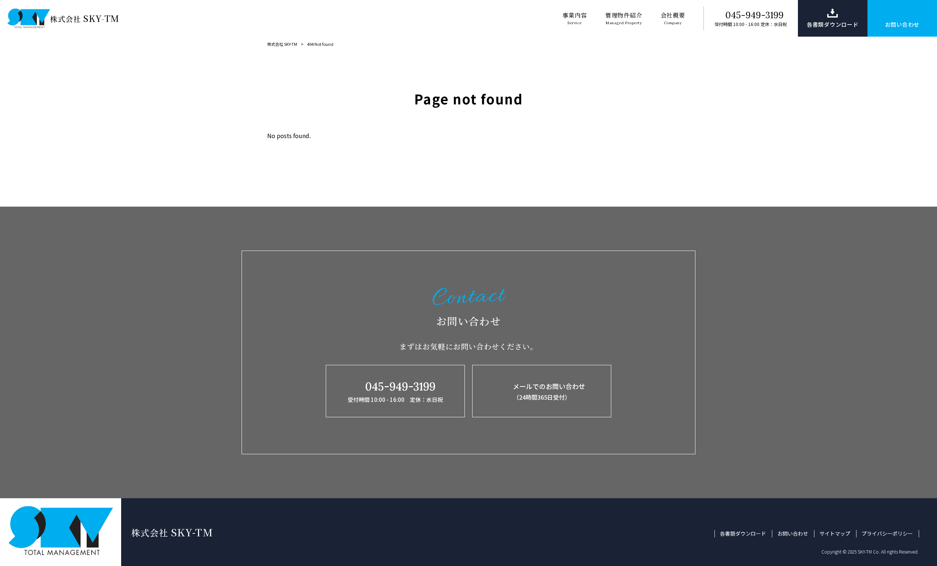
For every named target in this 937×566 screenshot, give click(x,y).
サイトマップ (835, 533)
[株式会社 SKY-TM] (28, 18)
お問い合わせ (792, 533)
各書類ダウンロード (743, 533)
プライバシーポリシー (887, 533)
